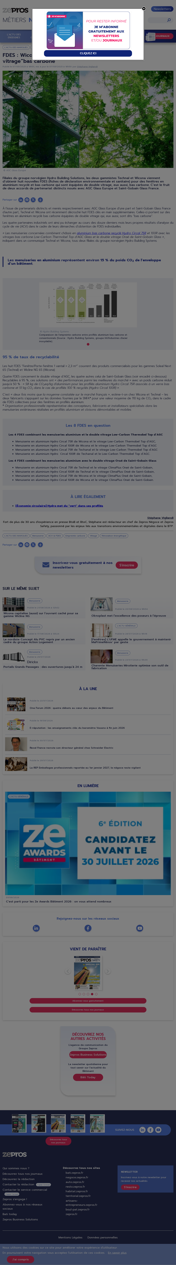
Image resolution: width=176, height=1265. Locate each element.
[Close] (144, 9)
